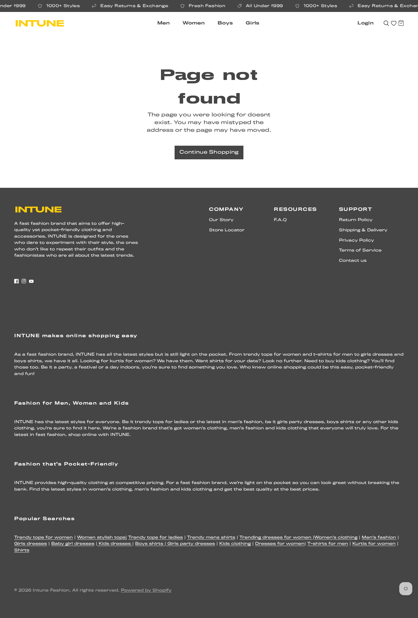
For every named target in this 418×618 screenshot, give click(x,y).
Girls (252, 23)
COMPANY (226, 209)
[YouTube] (31, 281)
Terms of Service (360, 250)
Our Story (221, 220)
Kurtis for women (374, 544)
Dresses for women (280, 544)
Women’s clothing (335, 537)
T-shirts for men (327, 544)
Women (194, 23)
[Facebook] (16, 281)
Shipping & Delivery (363, 230)
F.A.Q (280, 220)
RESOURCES (295, 209)
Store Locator (227, 230)
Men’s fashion (379, 537)
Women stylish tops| (102, 537)
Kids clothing (235, 544)
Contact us (353, 261)
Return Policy (356, 220)
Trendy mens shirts (211, 537)
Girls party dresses (190, 544)
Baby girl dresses (72, 544)
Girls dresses (30, 544)
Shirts (21, 550)
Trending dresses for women (276, 537)
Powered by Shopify (146, 590)
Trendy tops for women (43, 537)
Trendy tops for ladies (155, 537)
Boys (225, 23)
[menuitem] (165, 23)
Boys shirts (150, 544)
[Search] (386, 23)
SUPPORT (355, 209)
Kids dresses (114, 544)
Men (163, 23)
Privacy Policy (356, 240)
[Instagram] (24, 281)
